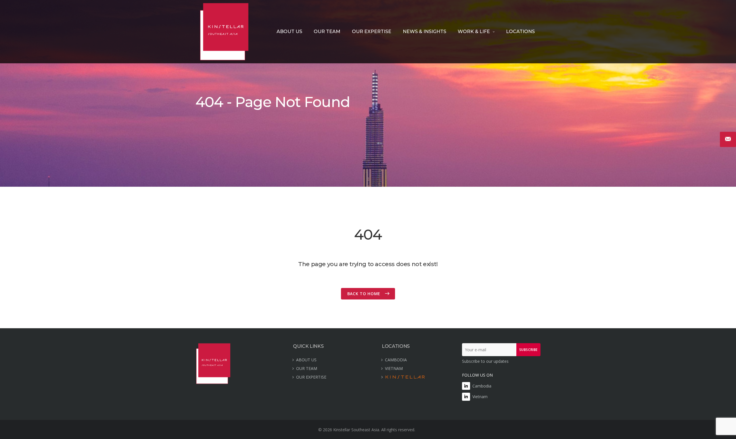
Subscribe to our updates (485, 361)
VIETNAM (394, 368)
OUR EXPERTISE (371, 31)
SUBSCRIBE (528, 349)
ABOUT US (289, 31)
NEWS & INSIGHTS (424, 31)
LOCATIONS (520, 31)
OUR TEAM (327, 31)
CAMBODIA (396, 359)
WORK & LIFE (474, 31)
